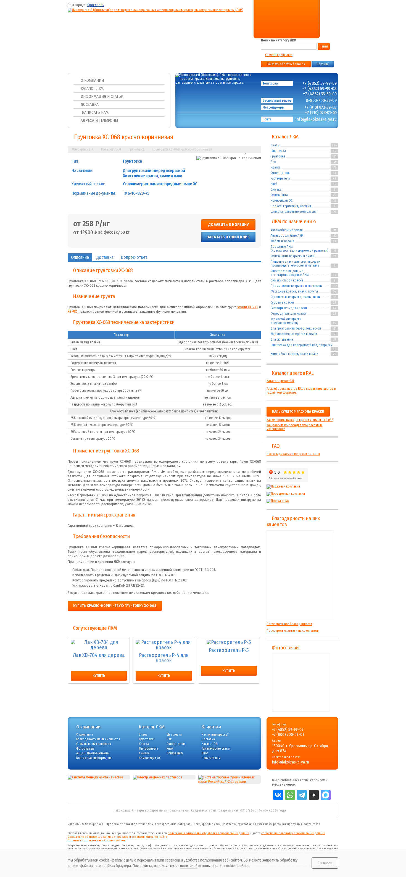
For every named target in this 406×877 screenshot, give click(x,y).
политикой (188, 865)
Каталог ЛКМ (92, 88)
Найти (324, 46)
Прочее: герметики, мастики (291, 206)
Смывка (276, 189)
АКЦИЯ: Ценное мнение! (92, 753)
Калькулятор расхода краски (298, 411)
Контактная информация (94, 758)
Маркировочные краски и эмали (294, 334)
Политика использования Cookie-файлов (97, 840)
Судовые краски (282, 302)
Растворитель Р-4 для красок (163, 658)
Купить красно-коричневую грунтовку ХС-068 (114, 606)
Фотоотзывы (285, 648)
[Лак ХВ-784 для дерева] (99, 645)
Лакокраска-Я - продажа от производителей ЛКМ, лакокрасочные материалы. (139, 824)
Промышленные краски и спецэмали (297, 286)
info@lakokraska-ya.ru (316, 119)
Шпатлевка (278, 151)
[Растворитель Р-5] (229, 642)
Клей (274, 184)
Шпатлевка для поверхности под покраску (301, 345)
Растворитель (280, 178)
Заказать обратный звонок (286, 64)
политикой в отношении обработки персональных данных (208, 833)
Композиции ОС (281, 200)
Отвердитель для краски (289, 313)
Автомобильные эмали (287, 230)
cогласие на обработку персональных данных (293, 833)
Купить (99, 675)
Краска (276, 167)
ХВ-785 (73, 311)
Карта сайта (312, 824)
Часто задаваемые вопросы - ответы (293, 454)
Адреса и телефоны (99, 120)
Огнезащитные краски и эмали (292, 256)
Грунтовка (278, 156)
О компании (92, 80)
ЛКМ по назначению (294, 221)
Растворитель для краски (289, 308)
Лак (273, 162)
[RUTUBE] (283, 23)
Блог (205, 753)
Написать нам (95, 112)
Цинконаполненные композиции (294, 212)
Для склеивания (282, 339)
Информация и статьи (102, 96)
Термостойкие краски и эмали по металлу (286, 321)
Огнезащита (279, 195)
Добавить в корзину (228, 224)
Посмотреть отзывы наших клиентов (293, 631)
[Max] (294, 23)
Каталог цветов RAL (292, 373)
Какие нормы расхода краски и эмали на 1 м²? (300, 420)
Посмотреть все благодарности (289, 624)
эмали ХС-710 (247, 307)
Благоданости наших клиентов (98, 739)
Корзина (323, 64)
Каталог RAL (210, 744)
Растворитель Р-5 (229, 650)
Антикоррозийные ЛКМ (287, 236)
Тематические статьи (216, 748)
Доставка (90, 104)
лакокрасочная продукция (283, 824)
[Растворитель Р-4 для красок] (164, 645)
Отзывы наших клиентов (300, 574)
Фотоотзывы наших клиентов (301, 683)
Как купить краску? (215, 734)
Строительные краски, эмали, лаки (295, 297)
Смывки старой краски (287, 280)
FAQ (276, 446)
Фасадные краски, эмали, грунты (294, 291)
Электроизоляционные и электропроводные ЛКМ (290, 273)
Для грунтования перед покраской (296, 328)
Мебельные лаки (282, 241)
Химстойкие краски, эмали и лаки (294, 354)
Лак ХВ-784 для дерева (99, 655)
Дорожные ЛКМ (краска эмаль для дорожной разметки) (299, 248)
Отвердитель (280, 173)
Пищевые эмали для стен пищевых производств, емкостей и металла (295, 263)
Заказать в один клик (228, 237)
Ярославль (95, 5)
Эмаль (275, 145)
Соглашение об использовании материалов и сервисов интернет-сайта (117, 837)
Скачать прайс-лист (278, 55)
